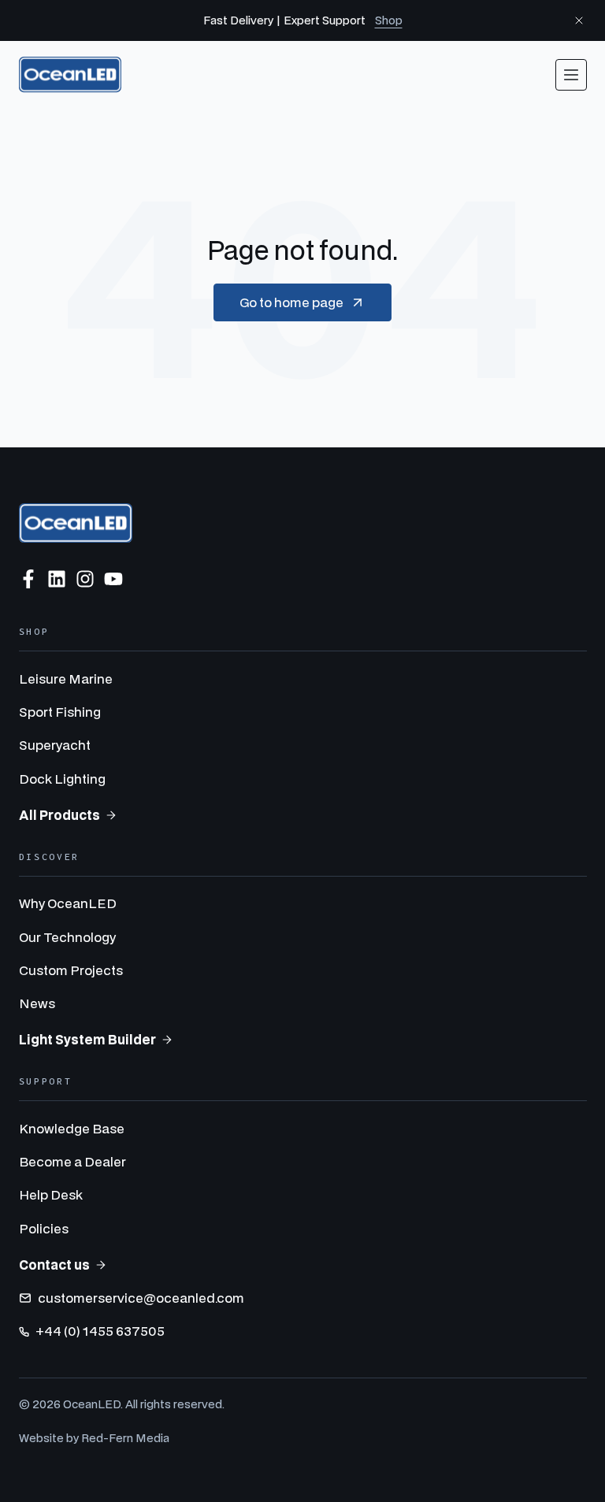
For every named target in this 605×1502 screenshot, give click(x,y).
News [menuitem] (37, 1003)
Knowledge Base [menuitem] (71, 1128)
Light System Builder (87, 1039)
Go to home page (291, 302)
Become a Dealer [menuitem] (72, 1161)
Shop (389, 20)
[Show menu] (571, 75)
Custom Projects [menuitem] (71, 969)
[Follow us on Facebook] (28, 578)
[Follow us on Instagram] (85, 578)
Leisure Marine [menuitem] (66, 678)
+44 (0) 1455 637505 (100, 1330)
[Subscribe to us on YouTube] (113, 578)
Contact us (54, 1264)
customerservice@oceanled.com (141, 1297)
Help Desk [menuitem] (51, 1194)
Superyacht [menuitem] (55, 744)
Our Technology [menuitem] (67, 936)
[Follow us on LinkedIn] (56, 578)
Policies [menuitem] (44, 1228)
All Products (59, 814)
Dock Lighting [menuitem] (62, 778)
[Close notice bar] (579, 20)
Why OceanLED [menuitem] (68, 903)
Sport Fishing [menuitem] (60, 711)
